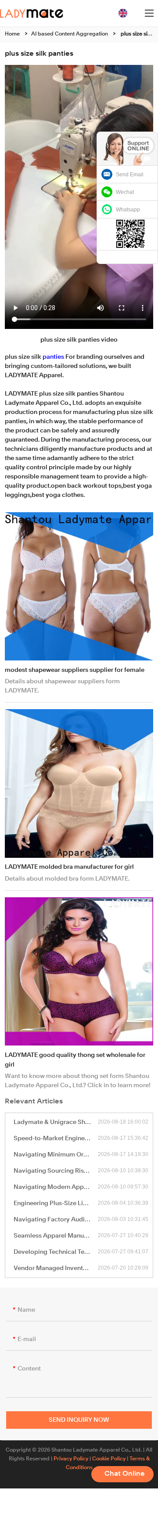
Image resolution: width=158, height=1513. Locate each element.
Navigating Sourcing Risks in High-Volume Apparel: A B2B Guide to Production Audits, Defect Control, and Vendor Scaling (56, 1171)
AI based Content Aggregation (69, 34)
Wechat (125, 192)
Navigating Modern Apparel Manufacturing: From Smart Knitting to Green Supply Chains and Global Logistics (56, 1187)
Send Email (130, 174)
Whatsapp (128, 210)
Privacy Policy (71, 1459)
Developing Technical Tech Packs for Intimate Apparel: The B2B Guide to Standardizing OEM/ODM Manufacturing (56, 1252)
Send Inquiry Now (79, 1420)
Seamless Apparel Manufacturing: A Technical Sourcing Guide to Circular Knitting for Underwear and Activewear (56, 1236)
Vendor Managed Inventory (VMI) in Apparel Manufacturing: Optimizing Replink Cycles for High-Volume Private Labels (56, 1268)
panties (53, 357)
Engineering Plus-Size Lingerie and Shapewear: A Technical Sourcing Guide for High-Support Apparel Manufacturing (56, 1203)
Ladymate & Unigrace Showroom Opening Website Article (56, 1122)
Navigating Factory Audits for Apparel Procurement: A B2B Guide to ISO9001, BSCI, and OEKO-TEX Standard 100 (56, 1220)
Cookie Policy (109, 1459)
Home (12, 34)
